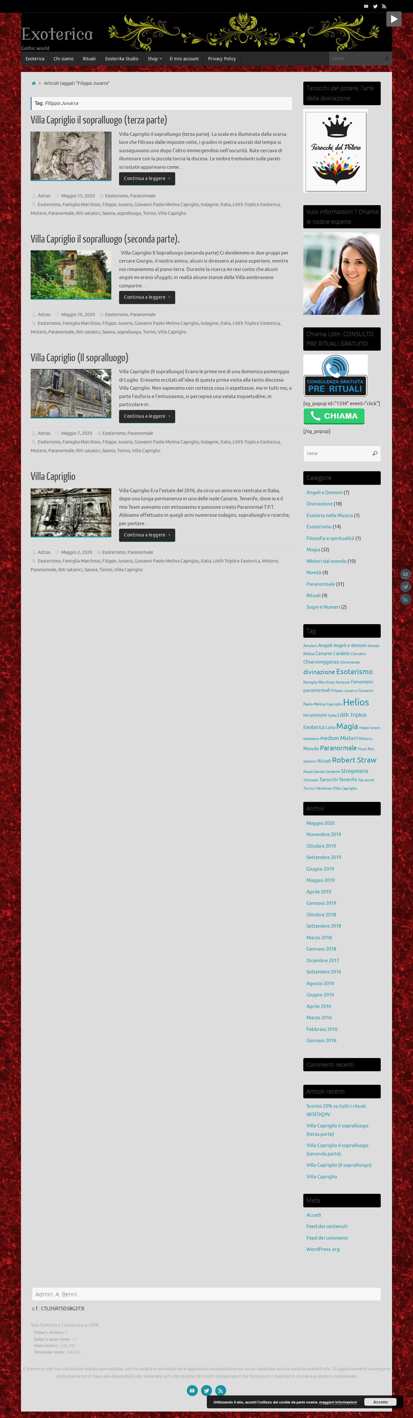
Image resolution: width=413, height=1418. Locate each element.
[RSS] (384, 6)
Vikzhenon (324, 788)
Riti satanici (88, 213)
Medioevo (311, 739)
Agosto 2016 (320, 984)
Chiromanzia (350, 662)
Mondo (311, 748)
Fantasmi (343, 682)
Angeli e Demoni (325, 493)
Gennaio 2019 (321, 903)
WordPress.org (323, 1249)
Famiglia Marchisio (81, 204)
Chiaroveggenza (321, 662)
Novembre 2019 (324, 835)
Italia (225, 204)
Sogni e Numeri (323, 607)
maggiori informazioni (338, 1402)
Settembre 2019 (324, 857)
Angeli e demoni (350, 645)
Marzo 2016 (319, 1018)
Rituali (314, 596)
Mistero (38, 213)
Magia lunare (369, 728)
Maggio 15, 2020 (78, 196)
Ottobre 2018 (321, 915)
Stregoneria (354, 771)
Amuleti (310, 645)
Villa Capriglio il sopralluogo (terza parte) (99, 120)
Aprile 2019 (319, 892)
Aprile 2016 (319, 1007)
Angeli (325, 645)
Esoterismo (116, 196)
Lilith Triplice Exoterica (256, 204)
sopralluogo (129, 213)
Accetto (380, 1402)
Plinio (362, 749)
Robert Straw (354, 760)
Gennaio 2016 (321, 1041)
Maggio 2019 (321, 880)
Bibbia (308, 653)
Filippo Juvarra (117, 204)
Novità (314, 573)
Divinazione (320, 504)
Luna (330, 727)
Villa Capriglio (172, 213)
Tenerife (348, 780)
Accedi (314, 1215)
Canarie (323, 653)
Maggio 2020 (321, 823)
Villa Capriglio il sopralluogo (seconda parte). (105, 239)
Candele (341, 653)
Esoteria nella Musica (330, 516)
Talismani (310, 780)
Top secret (366, 780)
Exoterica (57, 35)
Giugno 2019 (320, 869)
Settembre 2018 (324, 926)
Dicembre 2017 (323, 961)
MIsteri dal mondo (327, 561)
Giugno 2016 (320, 995)
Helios (356, 702)
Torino (149, 213)
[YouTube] (366, 6)
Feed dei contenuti (327, 1226)
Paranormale (143, 196)
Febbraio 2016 (322, 1029)
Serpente (333, 772)
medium (329, 738)
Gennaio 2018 (321, 949)
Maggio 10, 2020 (78, 314)
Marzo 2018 (319, 938)
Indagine (209, 204)
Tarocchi (328, 779)
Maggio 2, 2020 (76, 552)
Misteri (349, 738)
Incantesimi (315, 715)
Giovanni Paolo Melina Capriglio (166, 204)
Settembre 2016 (324, 972)
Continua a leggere (145, 178)
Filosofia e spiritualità (330, 538)
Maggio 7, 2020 (76, 433)
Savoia (108, 213)
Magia (313, 550)
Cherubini (358, 654)
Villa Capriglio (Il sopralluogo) (80, 358)
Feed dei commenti (327, 1238)
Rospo (308, 772)
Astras (44, 196)
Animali (373, 646)
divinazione (319, 672)
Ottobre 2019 (321, 846)
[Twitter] (375, 6)
